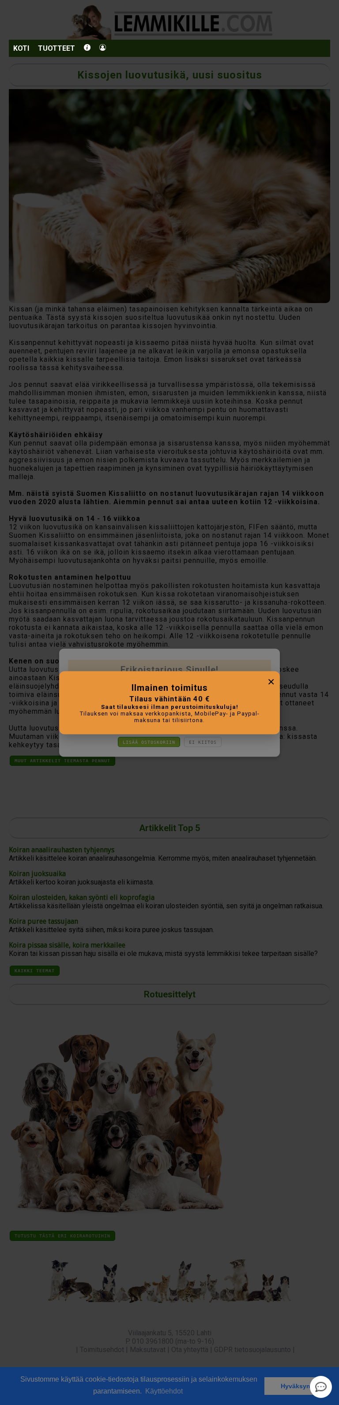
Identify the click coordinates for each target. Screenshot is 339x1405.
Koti (21, 48)
